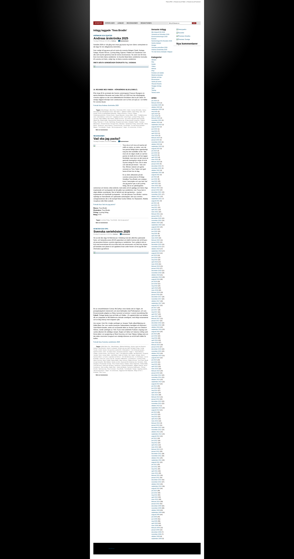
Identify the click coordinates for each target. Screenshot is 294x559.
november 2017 (156, 299)
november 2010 (156, 482)
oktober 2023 (155, 144)
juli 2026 (154, 100)
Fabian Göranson (122, 113)
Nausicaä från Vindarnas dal (116, 120)
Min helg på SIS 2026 (158, 32)
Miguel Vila (96, 120)
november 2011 (156, 456)
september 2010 (156, 486)
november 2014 (156, 377)
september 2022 (156, 172)
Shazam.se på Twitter (179, 1)
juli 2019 (154, 255)
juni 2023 (154, 153)
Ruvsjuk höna (114, 123)
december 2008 (156, 532)
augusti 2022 (155, 175)
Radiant (127, 363)
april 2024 (154, 133)
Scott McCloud (97, 365)
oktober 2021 (155, 196)
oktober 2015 (155, 353)
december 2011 (156, 453)
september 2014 (156, 382)
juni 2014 (154, 388)
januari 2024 (155, 140)
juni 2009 (154, 519)
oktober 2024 (155, 122)
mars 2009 (154, 525)
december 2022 (156, 166)
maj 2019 (154, 260)
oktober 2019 (155, 249)
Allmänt (153, 60)
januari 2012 (155, 451)
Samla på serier (156, 81)
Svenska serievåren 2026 (159, 47)
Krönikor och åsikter (102, 35)
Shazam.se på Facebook (194, 1)
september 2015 (156, 355)
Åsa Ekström (102, 348)
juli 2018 (154, 281)
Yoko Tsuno (102, 372)
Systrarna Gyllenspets (133, 367)
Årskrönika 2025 (121, 110)
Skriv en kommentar (102, 129)
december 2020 (156, 218)
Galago (135, 113)
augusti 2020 (155, 227)
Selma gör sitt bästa (108, 365)
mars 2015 (154, 368)
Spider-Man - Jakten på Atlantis (117, 367)
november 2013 (156, 403)
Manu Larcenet (97, 360)
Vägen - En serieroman (129, 127)
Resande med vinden (122, 122)
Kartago (138, 355)
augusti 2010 (155, 488)
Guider (153, 64)
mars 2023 (154, 159)
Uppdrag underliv (142, 369)
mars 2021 (154, 212)
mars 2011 (154, 473)
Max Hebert (110, 118)
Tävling (153, 90)
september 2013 (156, 408)
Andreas (113, 41)
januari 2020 (155, 242)
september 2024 (156, 124)
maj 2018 (154, 286)
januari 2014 (155, 399)
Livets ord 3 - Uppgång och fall (114, 117)
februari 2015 (155, 371)
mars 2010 (154, 499)
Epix (141, 111)
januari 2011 (155, 477)
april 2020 (154, 236)
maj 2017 (154, 312)
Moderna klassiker (157, 75)
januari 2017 (155, 321)
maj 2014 (154, 390)
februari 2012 (155, 449)
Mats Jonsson (123, 360)
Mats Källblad (103, 118)
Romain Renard (105, 123)
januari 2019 (155, 268)
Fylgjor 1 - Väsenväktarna (136, 351)
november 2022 (156, 168)
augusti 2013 (155, 410)
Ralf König (112, 122)
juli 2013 (154, 412)
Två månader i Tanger (104, 127)
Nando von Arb (116, 362)
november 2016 (156, 325)
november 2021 (156, 194)
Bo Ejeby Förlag (135, 348)
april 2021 (154, 209)
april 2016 (154, 340)
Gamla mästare (156, 43)
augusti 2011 (155, 462)
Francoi (130, 113)
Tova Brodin (126, 125)
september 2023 (156, 146)
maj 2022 (154, 181)
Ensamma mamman (122, 351)
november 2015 (156, 351)
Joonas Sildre (129, 115)
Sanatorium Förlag (131, 123)
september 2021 (156, 199)
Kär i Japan (132, 355)
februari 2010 (155, 501)
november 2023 (156, 142)
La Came (105, 357)
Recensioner (98, 136)
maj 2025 (154, 111)
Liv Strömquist (139, 357)
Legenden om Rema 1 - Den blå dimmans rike (121, 357)
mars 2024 (154, 135)
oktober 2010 (155, 484)
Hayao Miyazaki (120, 115)
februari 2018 (155, 292)
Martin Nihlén (115, 360)
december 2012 (156, 427)
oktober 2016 (155, 327)
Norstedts (140, 362)
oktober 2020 (155, 222)
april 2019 (154, 262)
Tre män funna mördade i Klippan (161, 52)
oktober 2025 (155, 107)
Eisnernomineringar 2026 (159, 36)
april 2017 (154, 314)
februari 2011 (155, 475)
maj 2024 (154, 131)
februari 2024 (155, 138)
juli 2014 (154, 386)
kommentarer (124, 41)
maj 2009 (154, 521)
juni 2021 (154, 205)
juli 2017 (154, 307)
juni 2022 (154, 179)
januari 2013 (155, 425)
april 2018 (154, 288)
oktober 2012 (155, 432)
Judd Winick (114, 355)
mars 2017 (154, 316)
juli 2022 (154, 177)
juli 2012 (154, 438)
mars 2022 (154, 185)
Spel (152, 88)
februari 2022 (155, 188)
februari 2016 (155, 344)
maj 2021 (154, 207)
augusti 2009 (155, 514)
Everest (153, 39)
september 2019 (156, 251)
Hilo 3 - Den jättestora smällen (124, 353)
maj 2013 (154, 416)
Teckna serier (155, 92)
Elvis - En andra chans (109, 351)
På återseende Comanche (132, 120)
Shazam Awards (156, 84)
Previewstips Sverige (105, 363)
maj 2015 (154, 364)
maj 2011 (154, 469)
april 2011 (154, 471)
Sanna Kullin (140, 123)
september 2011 (156, 460)
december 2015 (156, 349)
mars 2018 (154, 290)
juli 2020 (154, 229)
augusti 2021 (155, 201)
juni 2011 (154, 466)
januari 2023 (155, 164)
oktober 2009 (155, 510)
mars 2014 (154, 395)
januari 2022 (155, 190)
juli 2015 (154, 360)
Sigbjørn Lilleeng (138, 365)
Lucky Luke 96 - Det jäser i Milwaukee (116, 358)
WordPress (111, 548)
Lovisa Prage (127, 117)
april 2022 (154, 183)
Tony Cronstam (111, 369)
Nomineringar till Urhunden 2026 (161, 41)
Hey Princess (111, 353)
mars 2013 (154, 421)
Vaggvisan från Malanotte (126, 370)
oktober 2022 (155, 170)
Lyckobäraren (132, 358)
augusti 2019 (155, 253)
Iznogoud (145, 353)
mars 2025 (154, 116)
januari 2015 (155, 373)
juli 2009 (154, 517)
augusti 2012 (155, 436)
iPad (152, 71)
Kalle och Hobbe (123, 355)
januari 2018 (155, 294)
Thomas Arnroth (117, 125)
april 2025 (154, 114)
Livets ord (102, 358)
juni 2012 (154, 440)
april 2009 (154, 523)
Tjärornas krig (102, 369)
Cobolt (128, 110)
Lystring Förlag (136, 117)
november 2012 (156, 429)
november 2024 (156, 120)
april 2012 (154, 445)
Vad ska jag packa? (117, 127)
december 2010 (156, 480)
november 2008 (156, 534)
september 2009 (156, 512)
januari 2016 (155, 347)
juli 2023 (154, 151)
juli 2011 (154, 464)
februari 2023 (155, 161)
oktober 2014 (155, 379)
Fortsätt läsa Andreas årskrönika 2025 (106, 105)
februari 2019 (155, 266)
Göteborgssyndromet (99, 115)
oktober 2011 (155, 458)
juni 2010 (154, 493)
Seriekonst (101, 125)
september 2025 (156, 109)
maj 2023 (154, 155)
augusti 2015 (155, 358)
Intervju (153, 68)
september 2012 (156, 434)
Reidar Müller (144, 363)
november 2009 (156, 508)
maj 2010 (154, 495)
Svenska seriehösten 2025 (111, 231)
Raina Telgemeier (134, 363)
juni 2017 (154, 310)
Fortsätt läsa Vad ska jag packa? (104, 204)
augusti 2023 (155, 148)
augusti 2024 (155, 127)
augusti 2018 (155, 279)
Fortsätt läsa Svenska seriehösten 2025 (106, 342)
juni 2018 (154, 283)
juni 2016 (154, 336)
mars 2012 (154, 447)
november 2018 (156, 273)
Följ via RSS (169, 1)
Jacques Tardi (97, 355)
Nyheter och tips (100, 229)
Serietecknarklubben (127, 365)
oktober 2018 (155, 275)
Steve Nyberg (108, 125)
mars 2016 (154, 342)
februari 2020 (155, 240)
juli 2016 (154, 334)
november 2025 (156, 105)
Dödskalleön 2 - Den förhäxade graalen (133, 350)
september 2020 (156, 225)
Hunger (153, 45)
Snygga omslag (156, 86)
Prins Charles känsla (118, 363)
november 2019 (156, 246)
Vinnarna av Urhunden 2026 (160, 34)
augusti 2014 (155, 384)
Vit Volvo (139, 127)
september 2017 (156, 303)
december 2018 (156, 270)
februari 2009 (155, 527)
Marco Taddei (106, 360)
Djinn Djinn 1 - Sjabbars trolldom (122, 111)
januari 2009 (155, 530)
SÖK (194, 23)
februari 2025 (155, 118)
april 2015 (154, 366)
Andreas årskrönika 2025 (110, 38)
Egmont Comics (97, 351)
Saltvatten (122, 123)
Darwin (105, 350)
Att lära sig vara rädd (124, 348)
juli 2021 (154, 203)
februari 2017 (155, 318)
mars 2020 (154, 238)
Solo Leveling (104, 367)
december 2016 (156, 323)
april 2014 (154, 392)
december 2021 (156, 192)
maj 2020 (154, 233)
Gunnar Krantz (110, 115)
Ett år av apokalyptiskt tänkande (107, 113)
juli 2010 (154, 490)
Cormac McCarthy (136, 110)
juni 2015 (154, 362)
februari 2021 (155, 214)
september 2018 (156, 277)
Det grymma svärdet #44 (114, 350)
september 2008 (156, 538)
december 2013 (156, 401)
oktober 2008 (155, 536)
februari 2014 (155, 397)
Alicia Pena (113, 110)
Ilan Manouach (138, 353)
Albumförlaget (105, 110)
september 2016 (156, 329)
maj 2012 (154, 443)
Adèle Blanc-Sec (105, 346)
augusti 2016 (155, 331)
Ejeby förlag (135, 111)
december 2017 (156, 297)
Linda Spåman (101, 117)
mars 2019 (154, 264)
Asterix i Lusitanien (112, 348)
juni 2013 (154, 414)
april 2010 (154, 497)
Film (152, 62)
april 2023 (154, 157)
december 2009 (156, 506)
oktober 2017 (155, 301)
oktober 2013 (155, 405)
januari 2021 (155, 216)
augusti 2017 (155, 305)
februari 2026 (155, 103)
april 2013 (154, 419)
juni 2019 (154, 257)
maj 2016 (154, 338)
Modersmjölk (103, 120)
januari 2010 (155, 504)
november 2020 (156, 220)
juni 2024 (154, 129)
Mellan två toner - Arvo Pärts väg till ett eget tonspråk (129, 118)
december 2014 (156, 375)
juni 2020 (154, 231)
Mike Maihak (107, 362)
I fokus (153, 66)
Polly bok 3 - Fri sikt (102, 122)
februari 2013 (155, 423)
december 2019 (156, 244)
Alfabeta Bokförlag (125, 346)
